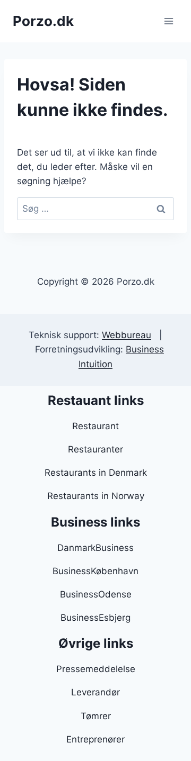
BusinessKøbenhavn (95, 571)
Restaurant (95, 426)
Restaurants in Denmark (96, 472)
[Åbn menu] (168, 21)
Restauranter (95, 449)
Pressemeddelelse (95, 669)
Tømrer (96, 716)
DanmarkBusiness (95, 547)
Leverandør (95, 692)
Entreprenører (95, 739)
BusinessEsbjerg (95, 617)
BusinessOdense (96, 594)
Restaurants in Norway (95, 496)
